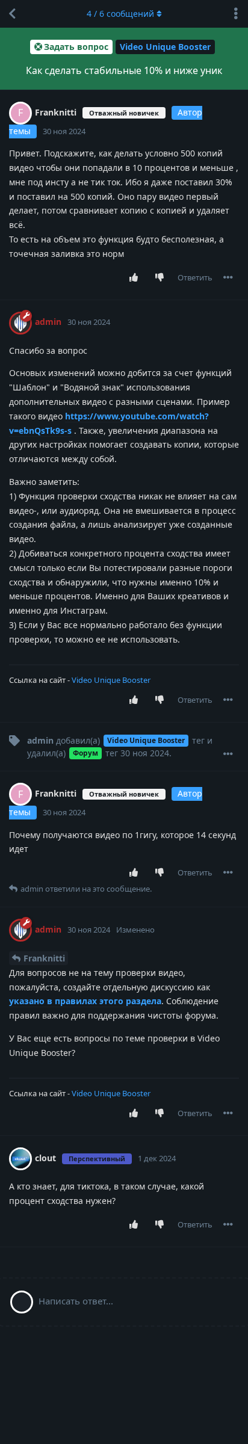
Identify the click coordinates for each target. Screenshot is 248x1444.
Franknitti (44, 958)
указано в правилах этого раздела (85, 1001)
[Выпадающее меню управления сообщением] (228, 277)
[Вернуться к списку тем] (12, 14)
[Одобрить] (136, 278)
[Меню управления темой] (236, 14)
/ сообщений (120, 13)
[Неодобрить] (162, 278)
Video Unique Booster (111, 679)
